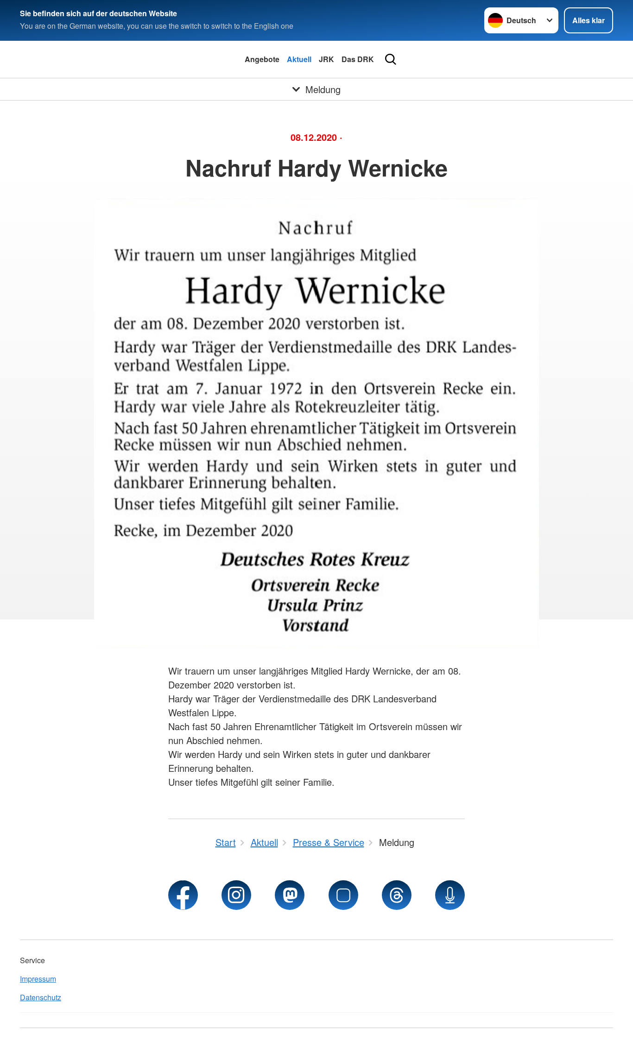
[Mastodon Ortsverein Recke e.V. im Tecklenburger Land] (289, 895)
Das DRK (358, 59)
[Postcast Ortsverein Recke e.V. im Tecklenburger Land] (450, 895)
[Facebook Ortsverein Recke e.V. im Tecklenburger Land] (183, 895)
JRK (326, 59)
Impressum (38, 978)
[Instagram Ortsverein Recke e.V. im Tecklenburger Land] (236, 895)
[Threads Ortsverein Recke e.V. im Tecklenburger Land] (396, 895)
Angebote (262, 59)
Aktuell (299, 59)
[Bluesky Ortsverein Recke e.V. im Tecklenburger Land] (343, 895)
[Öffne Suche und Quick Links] (390, 59)
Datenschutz (40, 997)
